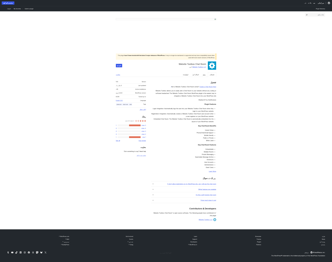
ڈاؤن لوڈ (119, 65)
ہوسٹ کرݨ (322, 242)
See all (118, 140)
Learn (195, 236)
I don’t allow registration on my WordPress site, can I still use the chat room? (191, 184)
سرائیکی (306, 252)
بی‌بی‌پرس (65, 242)
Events (131, 239)
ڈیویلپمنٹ (185, 74)
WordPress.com (64, 236)
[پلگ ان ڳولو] (306, 15)
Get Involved (129, 236)
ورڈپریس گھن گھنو (8, 3)
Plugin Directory (320, 8)
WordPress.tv (192, 244)
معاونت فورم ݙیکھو (141, 155)
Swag (130, 244)
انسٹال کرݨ (195, 74)
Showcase (258, 236)
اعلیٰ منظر (143, 109)
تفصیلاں (212, 74)
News (323, 239)
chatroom (119, 104)
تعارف (323, 236)
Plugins (259, 242)
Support (194, 239)
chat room (125, 104)
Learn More (212, 171)
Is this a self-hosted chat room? (206, 195)
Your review (142, 140)
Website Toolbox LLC (199, 67)
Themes (258, 239)
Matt (67, 239)
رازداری (323, 244)
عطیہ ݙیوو (130, 242)
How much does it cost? (208, 200)
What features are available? (207, 189)
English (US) (119, 100)
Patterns (258, 244)
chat (130, 104)
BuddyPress (65, 244)
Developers (193, 242)
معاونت (118, 74)
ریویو (204, 74)
